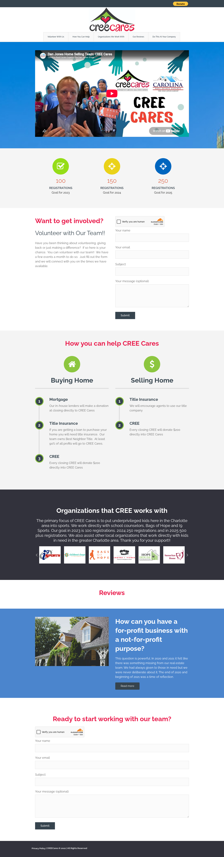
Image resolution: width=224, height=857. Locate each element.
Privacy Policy (38, 848)
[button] (36, 554)
